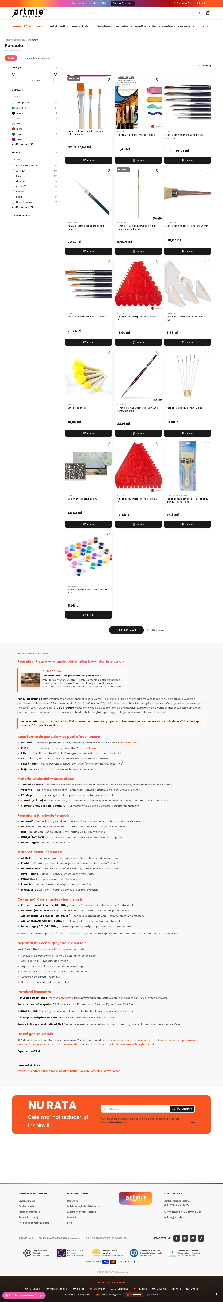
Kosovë (153, 1294)
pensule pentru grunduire (50, 1044)
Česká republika (57, 1289)
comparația (66, 998)
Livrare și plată (27, 1200)
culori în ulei (112, 1044)
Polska (78, 1289)
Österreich (97, 1289)
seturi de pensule (170, 1040)
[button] (203, 65)
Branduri (199, 26)
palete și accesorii (143, 1044)
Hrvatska (140, 1289)
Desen (182, 26)
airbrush (72, 1044)
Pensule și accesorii (129, 26)
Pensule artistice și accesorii (36, 58)
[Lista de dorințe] (201, 13)
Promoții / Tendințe (26, 26)
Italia (176, 1289)
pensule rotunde (128, 742)
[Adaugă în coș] (88, 160)
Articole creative (161, 26)
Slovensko (32, 1289)
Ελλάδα (192, 1289)
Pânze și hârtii (81, 26)
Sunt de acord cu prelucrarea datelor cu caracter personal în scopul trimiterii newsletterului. (140, 1120)
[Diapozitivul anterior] (71, 102)
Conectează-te (184, 3)
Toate (11, 58)
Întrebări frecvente (29, 1211)
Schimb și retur (27, 1206)
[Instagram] (185, 1238)
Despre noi (73, 1200)
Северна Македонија (108, 1294)
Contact (71, 1217)
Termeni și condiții (29, 1217)
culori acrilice (96, 1044)
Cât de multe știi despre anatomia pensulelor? (71, 675)
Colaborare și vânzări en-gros (83, 1206)
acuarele (125, 1044)
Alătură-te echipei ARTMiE (81, 1211)
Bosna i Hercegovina (77, 1294)
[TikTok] (201, 1238)
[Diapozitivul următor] (106, 102)
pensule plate (90, 748)
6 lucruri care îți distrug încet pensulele (61, 949)
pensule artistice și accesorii (130, 1040)
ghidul (52, 1011)
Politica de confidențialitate (34, 1222)
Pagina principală (15, 39)
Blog (69, 1222)
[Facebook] (176, 1238)
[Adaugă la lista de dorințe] (108, 79)
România (134, 1294)
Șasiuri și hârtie (68, 1071)
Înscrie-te (204, 3)
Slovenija (159, 1289)
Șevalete (103, 26)
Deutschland (119, 1289)
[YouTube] (193, 1238)
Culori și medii (56, 26)
